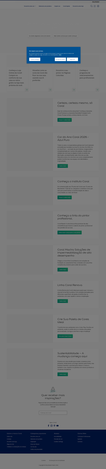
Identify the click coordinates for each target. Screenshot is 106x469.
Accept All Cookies (60, 59)
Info (60, 54)
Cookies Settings (35, 59)
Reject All (72, 59)
